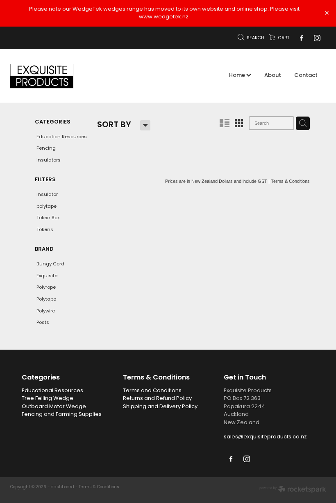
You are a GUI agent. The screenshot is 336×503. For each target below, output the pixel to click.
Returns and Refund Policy (157, 398)
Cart (283, 38)
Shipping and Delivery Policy (160, 406)
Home (237, 75)
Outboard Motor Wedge (54, 406)
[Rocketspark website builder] (292, 490)
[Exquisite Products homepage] (41, 76)
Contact (306, 75)
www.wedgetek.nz (163, 17)
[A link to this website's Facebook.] (301, 38)
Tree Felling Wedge (47, 398)
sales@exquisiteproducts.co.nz (265, 437)
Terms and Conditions (152, 390)
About (272, 75)
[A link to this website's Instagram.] (317, 38)
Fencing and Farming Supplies (62, 414)
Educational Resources (52, 390)
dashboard (62, 487)
